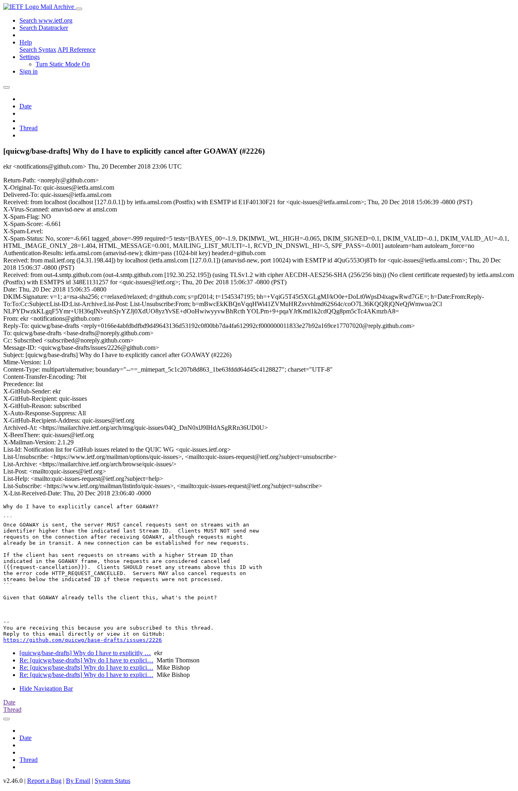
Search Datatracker (43, 27)
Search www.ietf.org (45, 20)
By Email (78, 780)
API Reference (76, 49)
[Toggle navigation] (79, 9)
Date (25, 106)
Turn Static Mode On (63, 64)
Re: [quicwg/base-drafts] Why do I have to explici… (86, 660)
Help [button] (25, 42)
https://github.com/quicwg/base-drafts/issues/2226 (82, 640)
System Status (112, 780)
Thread (28, 128)
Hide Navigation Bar (46, 688)
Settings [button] (29, 56)
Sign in (28, 71)
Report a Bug (44, 780)
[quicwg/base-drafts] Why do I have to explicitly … (85, 652)
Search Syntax (37, 49)
